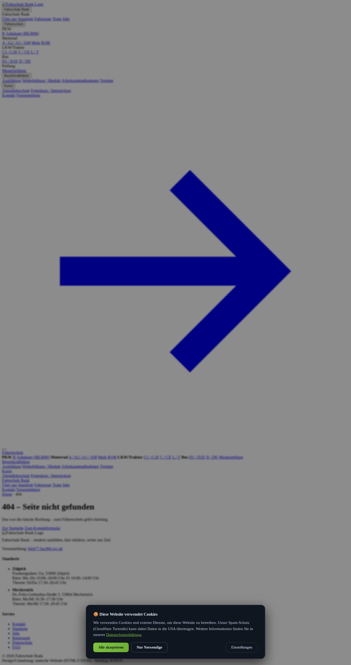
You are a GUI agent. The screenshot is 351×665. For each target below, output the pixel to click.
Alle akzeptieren (111, 647)
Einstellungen (241, 647)
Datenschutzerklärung (123, 634)
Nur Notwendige (149, 647)
